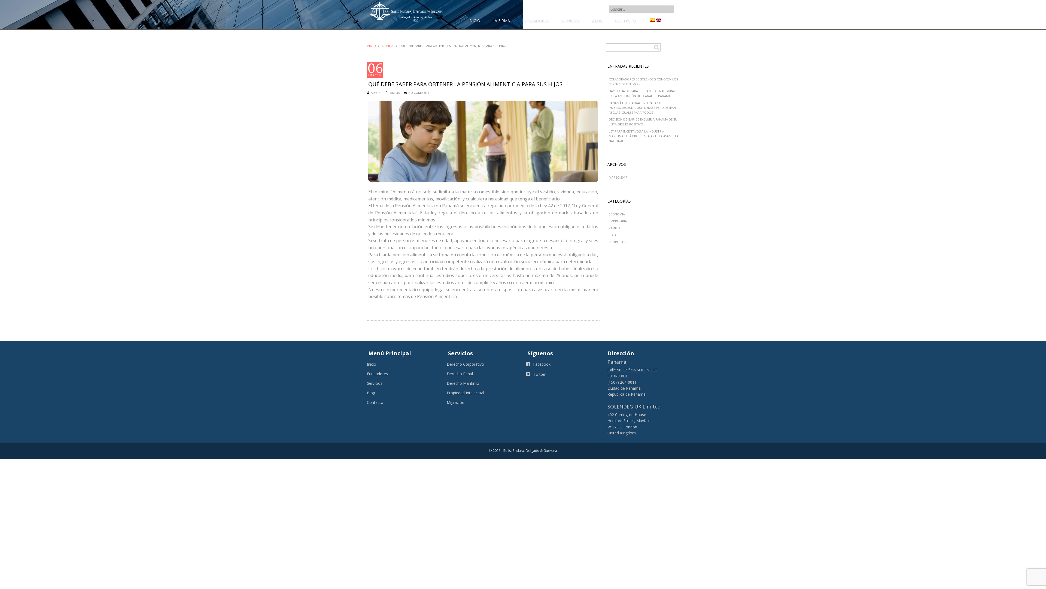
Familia (387, 46)
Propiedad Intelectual (465, 392)
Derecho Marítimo (463, 383)
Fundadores (377, 373)
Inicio (371, 46)
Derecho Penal (460, 373)
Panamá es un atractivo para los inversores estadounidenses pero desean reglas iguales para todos (642, 108)
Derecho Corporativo (465, 364)
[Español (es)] (652, 19)
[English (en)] (658, 19)
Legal (613, 235)
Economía (617, 214)
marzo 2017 (618, 177)
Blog (371, 392)
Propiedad (617, 242)
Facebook (542, 364)
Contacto (375, 402)
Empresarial (618, 221)
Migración (455, 402)
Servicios (374, 383)
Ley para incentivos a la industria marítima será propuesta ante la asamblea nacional (644, 136)
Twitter (539, 374)
